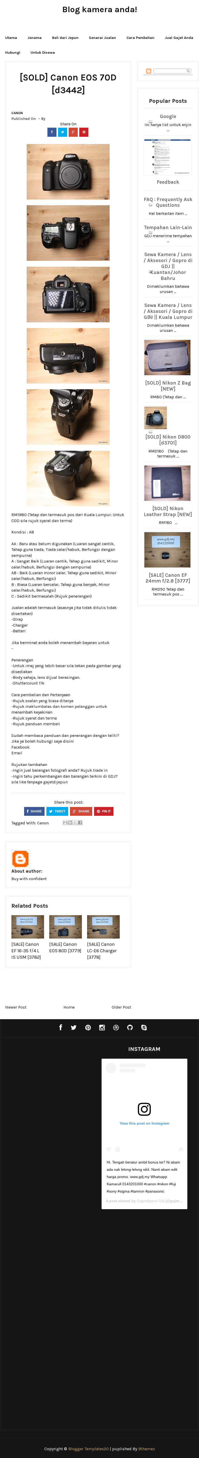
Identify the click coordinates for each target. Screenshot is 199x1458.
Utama (11, 38)
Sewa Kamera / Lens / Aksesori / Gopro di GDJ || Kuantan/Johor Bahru (168, 266)
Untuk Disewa (43, 52)
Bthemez (146, 1448)
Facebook (20, 747)
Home (69, 1007)
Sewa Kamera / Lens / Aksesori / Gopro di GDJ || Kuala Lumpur (168, 311)
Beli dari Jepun (65, 38)
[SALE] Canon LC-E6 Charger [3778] (102, 950)
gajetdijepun (55, 781)
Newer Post (15, 1007)
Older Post (121, 1007)
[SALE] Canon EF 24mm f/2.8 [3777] (168, 578)
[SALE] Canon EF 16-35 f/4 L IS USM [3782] (26, 950)
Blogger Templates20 (88, 1448)
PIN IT (106, 811)
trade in (100, 770)
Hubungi (12, 52)
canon (17, 113)
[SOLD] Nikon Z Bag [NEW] (168, 386)
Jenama (34, 38)
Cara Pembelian (140, 38)
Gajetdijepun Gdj (150, 1201)
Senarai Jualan (102, 38)
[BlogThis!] (70, 822)
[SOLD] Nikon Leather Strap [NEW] (168, 511)
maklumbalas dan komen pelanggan (60, 706)
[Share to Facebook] (80, 822)
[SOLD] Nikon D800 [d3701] (167, 440)
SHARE (36, 811)
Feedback (168, 182)
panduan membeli (42, 723)
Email (16, 752)
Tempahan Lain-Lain (168, 227)
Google (168, 116)
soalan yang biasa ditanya (49, 700)
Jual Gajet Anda (179, 38)
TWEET (59, 811)
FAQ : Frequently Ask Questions (168, 202)
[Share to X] (75, 822)
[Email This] (65, 822)
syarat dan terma (55, 520)
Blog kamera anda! (99, 9)
